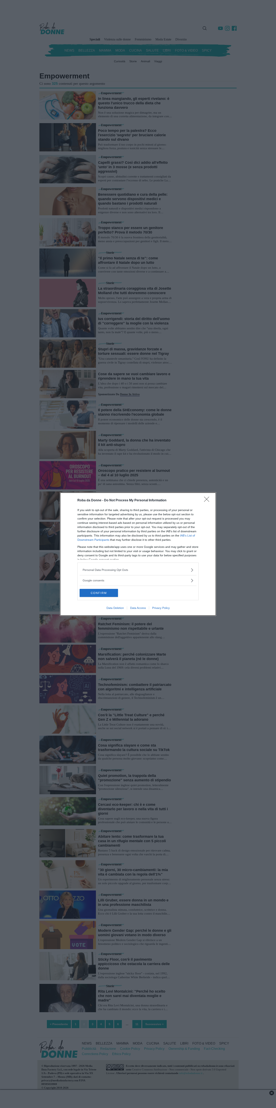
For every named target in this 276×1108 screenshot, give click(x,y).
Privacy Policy (161, 607)
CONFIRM (99, 593)
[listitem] (138, 570)
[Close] (208, 500)
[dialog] (138, 554)
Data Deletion (115, 607)
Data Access (138, 607)
